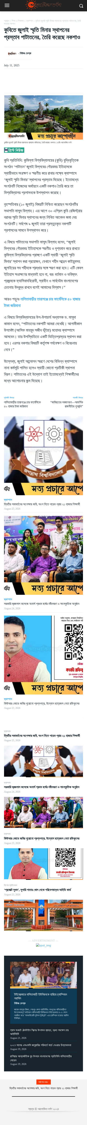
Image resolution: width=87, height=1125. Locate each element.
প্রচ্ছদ (6, 20)
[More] (49, 83)
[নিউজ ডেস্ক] (13, 54)
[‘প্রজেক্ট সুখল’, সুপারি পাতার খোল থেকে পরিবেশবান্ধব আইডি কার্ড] (43, 915)
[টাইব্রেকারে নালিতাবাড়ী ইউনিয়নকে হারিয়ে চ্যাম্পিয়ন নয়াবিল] (43, 975)
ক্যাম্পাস (7, 731)
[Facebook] (21, 83)
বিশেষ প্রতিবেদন (10, 885)
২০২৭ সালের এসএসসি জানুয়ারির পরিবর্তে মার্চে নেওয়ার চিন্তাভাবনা (40, 1045)
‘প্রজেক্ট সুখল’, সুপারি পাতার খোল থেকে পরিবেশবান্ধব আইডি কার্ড (37, 890)
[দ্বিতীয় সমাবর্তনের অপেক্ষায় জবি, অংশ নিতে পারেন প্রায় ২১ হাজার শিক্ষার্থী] (43, 761)
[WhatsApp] (30, 83)
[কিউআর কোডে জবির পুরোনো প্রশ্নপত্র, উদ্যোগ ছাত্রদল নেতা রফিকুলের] (43, 864)
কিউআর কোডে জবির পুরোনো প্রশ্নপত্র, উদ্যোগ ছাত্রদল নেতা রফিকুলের (41, 838)
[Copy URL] (39, 83)
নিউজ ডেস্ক (19, 1003)
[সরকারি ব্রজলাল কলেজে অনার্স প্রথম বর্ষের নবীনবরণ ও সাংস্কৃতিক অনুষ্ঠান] (43, 812)
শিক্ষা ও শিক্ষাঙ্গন (18, 20)
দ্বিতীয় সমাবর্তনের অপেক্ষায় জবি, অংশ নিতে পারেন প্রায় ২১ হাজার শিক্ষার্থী (42, 735)
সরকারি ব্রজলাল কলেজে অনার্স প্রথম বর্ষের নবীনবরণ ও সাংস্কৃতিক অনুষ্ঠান (41, 787)
